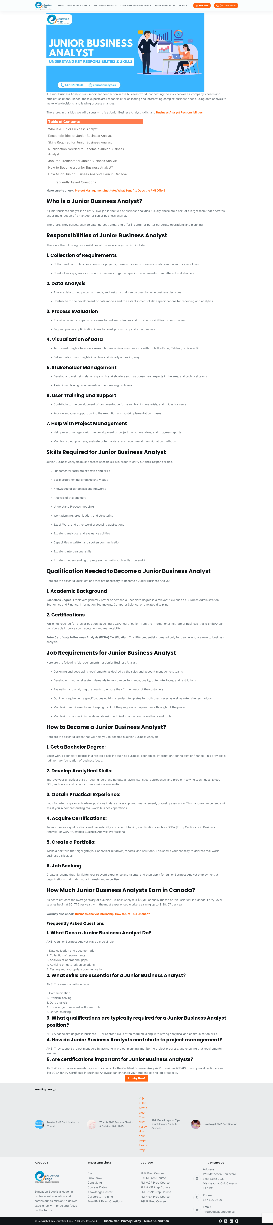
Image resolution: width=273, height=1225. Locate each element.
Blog (91, 1173)
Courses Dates (97, 1187)
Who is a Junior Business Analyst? (73, 129)
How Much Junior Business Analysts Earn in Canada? (87, 174)
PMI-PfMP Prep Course (155, 1192)
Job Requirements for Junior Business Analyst (82, 161)
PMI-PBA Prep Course (155, 1196)
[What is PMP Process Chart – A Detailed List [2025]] (91, 1124)
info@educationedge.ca (219, 1211)
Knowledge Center (165, 5)
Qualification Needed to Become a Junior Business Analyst (86, 151)
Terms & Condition (156, 1221)
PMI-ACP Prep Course (155, 1182)
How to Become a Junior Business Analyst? (81, 167)
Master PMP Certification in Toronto (63, 1124)
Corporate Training (100, 1196)
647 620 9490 (212, 1199)
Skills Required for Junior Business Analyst (80, 142)
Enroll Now (95, 1178)
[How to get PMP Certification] (195, 1124)
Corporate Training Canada (136, 5)
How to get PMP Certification (220, 1124)
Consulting (95, 1182)
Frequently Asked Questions (75, 182)
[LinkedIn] (231, 1221)
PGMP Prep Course (153, 1201)
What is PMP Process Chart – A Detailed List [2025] (116, 1124)
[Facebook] (220, 1221)
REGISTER (203, 5)
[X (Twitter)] (225, 1221)
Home (61, 5)
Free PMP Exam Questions (105, 1201)
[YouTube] (236, 1221)
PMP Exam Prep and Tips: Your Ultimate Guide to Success (166, 1124)
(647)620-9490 (228, 5)
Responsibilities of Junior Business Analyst (80, 136)
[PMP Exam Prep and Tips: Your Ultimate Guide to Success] (143, 1124)
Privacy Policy (131, 1221)
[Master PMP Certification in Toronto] (39, 1124)
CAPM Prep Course (153, 1178)
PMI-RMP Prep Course (155, 1187)
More (182, 5)
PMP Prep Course (152, 1173)
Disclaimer (111, 1221)
